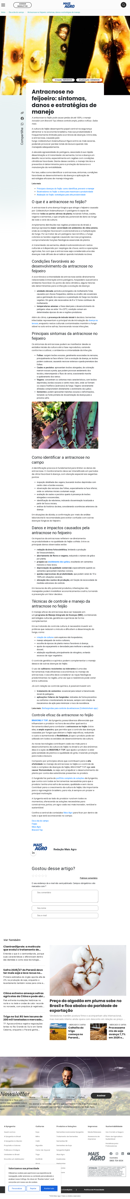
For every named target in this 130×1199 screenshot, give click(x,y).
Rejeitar (33, 1188)
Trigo (38, 1154)
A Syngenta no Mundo (13, 1141)
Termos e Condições (63, 1190)
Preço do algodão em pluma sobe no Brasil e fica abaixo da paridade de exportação (85, 1005)
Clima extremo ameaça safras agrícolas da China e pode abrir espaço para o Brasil (24, 995)
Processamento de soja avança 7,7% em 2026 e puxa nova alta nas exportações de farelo (117, 1032)
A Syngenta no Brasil (12, 1136)
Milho (38, 1136)
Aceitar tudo (49, 1188)
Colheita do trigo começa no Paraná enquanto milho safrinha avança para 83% (76, 1032)
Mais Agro (68, 812)
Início (3, 12)
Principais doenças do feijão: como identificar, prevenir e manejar (65, 188)
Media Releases (94, 1132)
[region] (33, 1179)
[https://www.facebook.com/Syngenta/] (111, 1154)
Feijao (34, 824)
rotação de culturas (45, 637)
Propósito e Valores (12, 1145)
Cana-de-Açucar (43, 1150)
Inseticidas (60, 1159)
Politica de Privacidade (94, 1190)
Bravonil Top (37, 830)
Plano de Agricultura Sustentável (114, 1137)
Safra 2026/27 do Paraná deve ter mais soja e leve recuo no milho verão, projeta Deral (23, 971)
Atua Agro (60, 1154)
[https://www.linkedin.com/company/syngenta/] (122, 1154)
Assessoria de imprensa (94, 1137)
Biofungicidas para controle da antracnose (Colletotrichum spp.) (70, 708)
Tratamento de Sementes (67, 1136)
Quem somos (9, 1132)
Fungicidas (60, 1168)
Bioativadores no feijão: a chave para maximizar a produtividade (65, 191)
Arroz (38, 1163)
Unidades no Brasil (11, 1154)
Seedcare (60, 1172)
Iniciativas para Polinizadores (112, 1144)
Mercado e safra (77, 1025)
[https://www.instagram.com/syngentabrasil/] (117, 1154)
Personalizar (17, 1188)
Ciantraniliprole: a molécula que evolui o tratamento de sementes (21, 948)
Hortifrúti (39, 1159)
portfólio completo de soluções (70, 778)
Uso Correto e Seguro (115, 1132)
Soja (37, 1132)
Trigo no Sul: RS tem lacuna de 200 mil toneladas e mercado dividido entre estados (23, 1018)
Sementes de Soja (64, 1145)
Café (38, 1141)
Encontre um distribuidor (14, 1159)
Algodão (39, 1145)
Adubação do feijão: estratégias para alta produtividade (61, 194)
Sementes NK (62, 1141)
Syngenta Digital (63, 1150)
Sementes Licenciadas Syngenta (70, 1132)
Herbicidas (61, 1163)
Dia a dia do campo (16, 12)
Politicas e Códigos (12, 1150)
